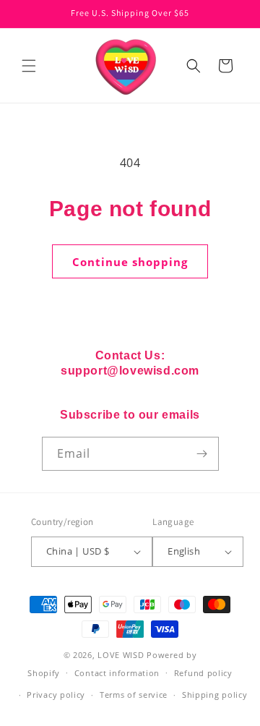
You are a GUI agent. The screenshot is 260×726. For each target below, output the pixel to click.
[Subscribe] (202, 454)
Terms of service (134, 694)
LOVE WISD (121, 654)
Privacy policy (56, 694)
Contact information (117, 672)
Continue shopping (130, 262)
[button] (29, 66)
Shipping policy (215, 694)
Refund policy (203, 672)
